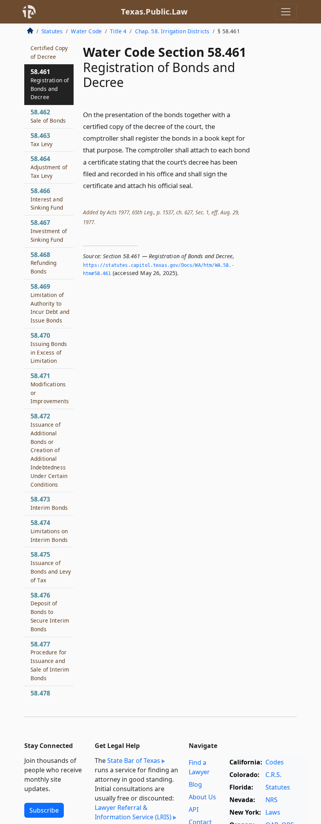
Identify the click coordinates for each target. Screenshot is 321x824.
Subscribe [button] (44, 810)
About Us (202, 797)
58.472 (49, 450)
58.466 (47, 199)
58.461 (50, 84)
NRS (271, 799)
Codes (274, 762)
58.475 (51, 566)
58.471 (50, 388)
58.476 (50, 612)
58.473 (49, 503)
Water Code (86, 31)
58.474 (49, 530)
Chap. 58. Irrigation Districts (172, 31)
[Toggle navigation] (286, 12)
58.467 (49, 230)
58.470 (49, 347)
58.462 (48, 116)
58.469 (50, 303)
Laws (272, 812)
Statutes (52, 31)
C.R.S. (273, 774)
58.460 (49, 48)
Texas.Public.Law (154, 11)
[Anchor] (197, 185)
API (193, 809)
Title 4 (118, 31)
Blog (195, 784)
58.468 (43, 262)
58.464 (49, 166)
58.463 (41, 139)
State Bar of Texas (133, 760)
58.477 (50, 661)
